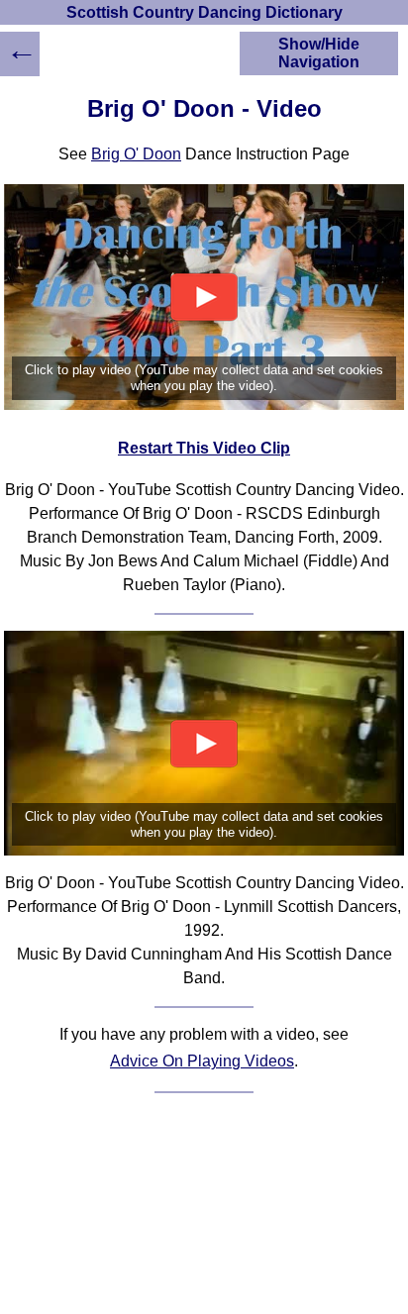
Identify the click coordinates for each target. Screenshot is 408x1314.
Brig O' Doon (136, 154)
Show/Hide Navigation (318, 53)
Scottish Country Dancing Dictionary (204, 12)
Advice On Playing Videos (202, 1061)
